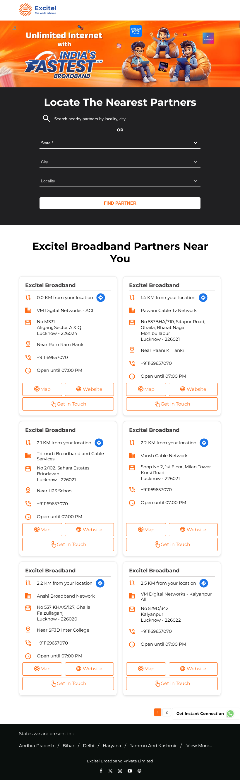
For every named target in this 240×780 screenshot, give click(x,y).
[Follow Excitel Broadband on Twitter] (110, 770)
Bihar (68, 745)
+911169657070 (52, 357)
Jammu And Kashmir (153, 745)
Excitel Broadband (50, 285)
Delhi (88, 745)
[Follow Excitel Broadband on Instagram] (120, 770)
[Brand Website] (139, 770)
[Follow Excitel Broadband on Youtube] (129, 770)
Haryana (112, 745)
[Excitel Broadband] (37, 10)
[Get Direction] (100, 297)
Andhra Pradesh (36, 745)
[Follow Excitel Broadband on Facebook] (100, 770)
